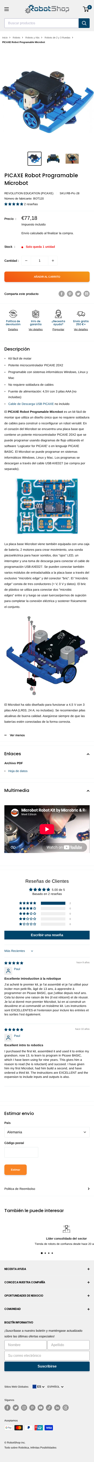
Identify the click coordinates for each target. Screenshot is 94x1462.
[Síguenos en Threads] (66, 1408)
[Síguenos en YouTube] (41, 1408)
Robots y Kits (32, 37)
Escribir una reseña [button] (47, 935)
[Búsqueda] (84, 23)
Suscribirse (47, 1366)
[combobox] (41, 23)
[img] (13, 963)
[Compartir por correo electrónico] (87, 294)
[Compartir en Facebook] (62, 294)
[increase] (52, 260)
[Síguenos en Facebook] (7, 1408)
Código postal (14, 1143)
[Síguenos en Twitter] (16, 1408)
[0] (86, 9)
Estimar (15, 1169)
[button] (14, 204)
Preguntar (58, 329)
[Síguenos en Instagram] (24, 1408)
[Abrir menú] (6, 9)
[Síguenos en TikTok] (49, 1408)
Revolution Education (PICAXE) (28, 193)
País (7, 1123)
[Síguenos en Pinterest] (32, 1408)
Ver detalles (36, 329)
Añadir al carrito (47, 276)
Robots (16, 37)
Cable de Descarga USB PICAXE (31, 404)
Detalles (13, 329)
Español (54, 1386)
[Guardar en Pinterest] (70, 294)
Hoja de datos (18, 771)
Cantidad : (11, 260)
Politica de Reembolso (19, 1188)
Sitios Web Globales (16, 1386)
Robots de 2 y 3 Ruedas (57, 37)
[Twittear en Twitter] (78, 294)
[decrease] (26, 260)
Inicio (5, 37)
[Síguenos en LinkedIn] (57, 1408)
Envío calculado (32, 233)
